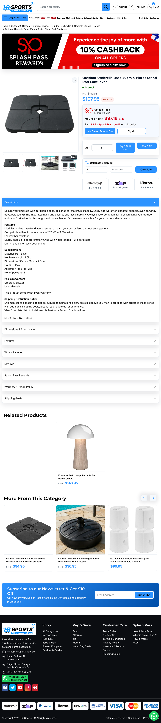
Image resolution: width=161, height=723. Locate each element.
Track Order (144, 18)
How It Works (140, 638)
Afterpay (77, 635)
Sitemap (110, 718)
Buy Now (147, 145)
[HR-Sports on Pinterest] (35, 687)
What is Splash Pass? (145, 635)
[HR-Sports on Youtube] (20, 687)
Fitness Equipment (108, 18)
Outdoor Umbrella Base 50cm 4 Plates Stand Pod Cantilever (36, 29)
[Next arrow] (153, 498)
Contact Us (154, 18)
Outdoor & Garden (91, 18)
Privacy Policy (111, 642)
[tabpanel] (80, 455)
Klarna (76, 642)
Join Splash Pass (142, 631)
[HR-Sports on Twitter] (12, 687)
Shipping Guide (111, 653)
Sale (51, 18)
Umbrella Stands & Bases (87, 26)
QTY (87, 147)
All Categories (50, 631)
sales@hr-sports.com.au (21, 651)
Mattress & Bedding (74, 18)
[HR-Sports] (18, 6)
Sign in (131, 131)
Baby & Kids (122, 18)
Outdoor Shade (41, 26)
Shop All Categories (17, 18)
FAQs (136, 642)
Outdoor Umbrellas (61, 26)
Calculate (146, 169)
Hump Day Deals (82, 646)
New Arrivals (37, 18)
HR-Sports (26, 718)
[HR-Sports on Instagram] (28, 687)
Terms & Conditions (114, 638)
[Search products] (106, 7)
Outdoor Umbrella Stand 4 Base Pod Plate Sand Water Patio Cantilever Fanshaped (25, 561)
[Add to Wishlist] (74, 80)
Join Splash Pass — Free (100, 131)
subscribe (143, 595)
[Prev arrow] (144, 498)
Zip (74, 638)
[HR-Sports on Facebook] (5, 687)
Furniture (61, 18)
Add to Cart (127, 147)
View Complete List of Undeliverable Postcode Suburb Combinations (44, 310)
